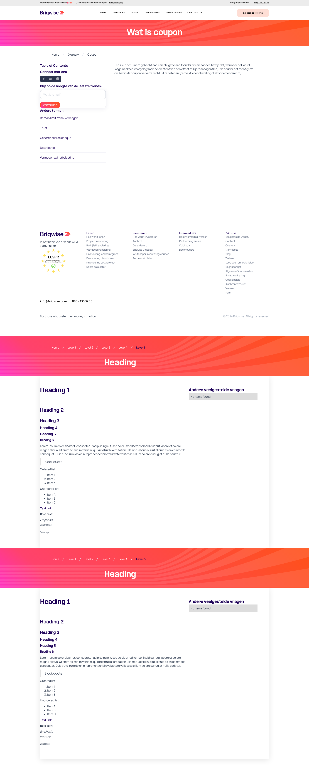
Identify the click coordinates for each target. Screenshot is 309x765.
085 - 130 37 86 (261, 2)
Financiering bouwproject (100, 262)
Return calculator (143, 258)
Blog (227, 254)
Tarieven (230, 258)
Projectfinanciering (97, 241)
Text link (46, 508)
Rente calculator (96, 266)
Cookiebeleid (232, 279)
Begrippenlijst (233, 266)
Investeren (118, 12)
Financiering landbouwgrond (102, 254)
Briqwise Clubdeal (143, 249)
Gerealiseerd (152, 12)
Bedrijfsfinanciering (97, 245)
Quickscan (185, 245)
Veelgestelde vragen (237, 236)
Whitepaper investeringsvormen (151, 254)
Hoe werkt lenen (95, 236)
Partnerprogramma (190, 241)
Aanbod (135, 12)
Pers (227, 292)
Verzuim (229, 288)
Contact (230, 241)
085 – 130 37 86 (82, 301)
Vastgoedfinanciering (98, 249)
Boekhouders (186, 249)
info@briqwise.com (239, 2)
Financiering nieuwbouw (100, 258)
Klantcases (231, 249)
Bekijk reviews (116, 2)
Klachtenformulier (235, 284)
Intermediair (174, 12)
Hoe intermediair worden (193, 236)
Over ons (230, 245)
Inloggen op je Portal (253, 12)
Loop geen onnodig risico (239, 262)
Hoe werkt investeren (145, 236)
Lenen (102, 12)
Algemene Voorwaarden (238, 271)
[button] (195, 13)
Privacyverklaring (235, 275)
